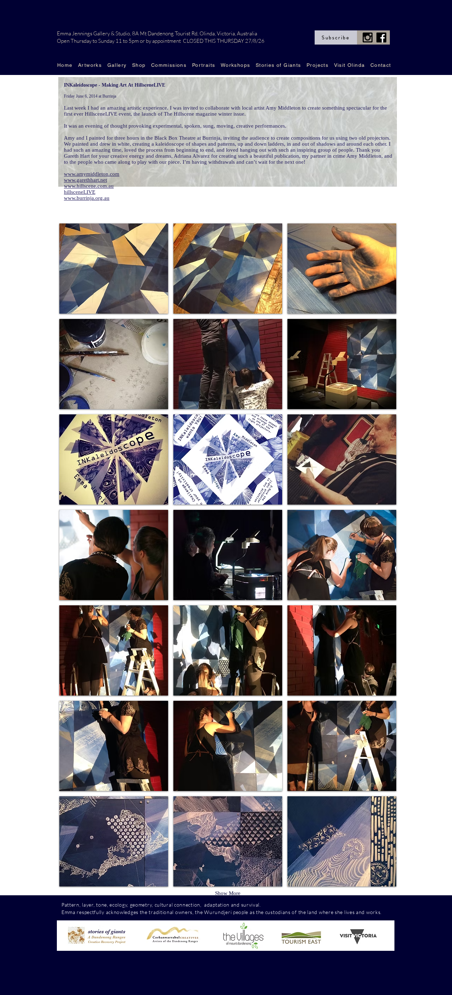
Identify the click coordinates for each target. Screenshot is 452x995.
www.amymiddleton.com (91, 174)
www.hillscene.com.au (89, 186)
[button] (113, 268)
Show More (227, 893)
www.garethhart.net (85, 180)
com (267, 905)
